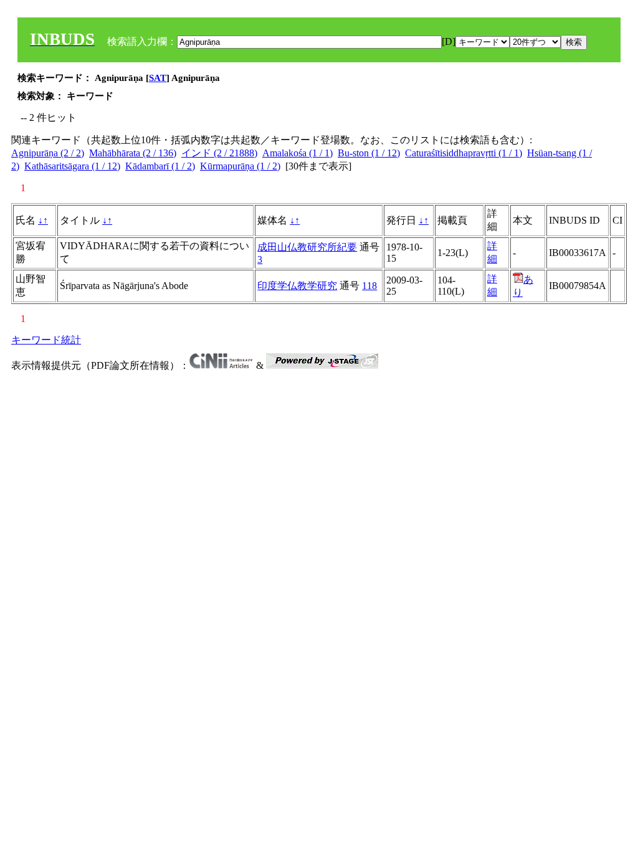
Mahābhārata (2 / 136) (132, 153)
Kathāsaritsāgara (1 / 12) (72, 166)
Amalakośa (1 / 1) (297, 153)
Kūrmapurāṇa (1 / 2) (240, 166)
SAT (157, 78)
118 (369, 285)
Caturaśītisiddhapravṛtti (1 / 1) (463, 153)
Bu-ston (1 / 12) (369, 153)
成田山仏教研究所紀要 (307, 247)
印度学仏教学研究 (297, 285)
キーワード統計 (46, 340)
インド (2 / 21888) (219, 153)
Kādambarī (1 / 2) (160, 166)
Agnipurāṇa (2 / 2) (47, 153)
